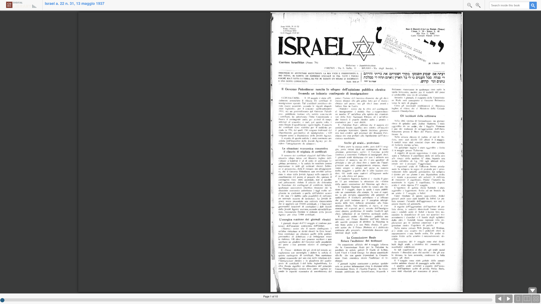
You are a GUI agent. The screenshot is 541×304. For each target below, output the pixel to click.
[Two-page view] (527, 298)
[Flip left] (499, 298)
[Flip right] (508, 298)
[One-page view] (518, 298)
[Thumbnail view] (535, 298)
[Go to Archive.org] (21, 5)
